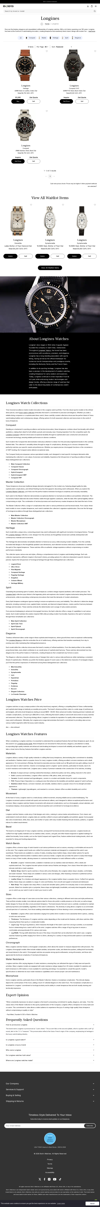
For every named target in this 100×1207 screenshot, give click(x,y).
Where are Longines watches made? (19, 1060)
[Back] (42, 24)
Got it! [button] (92, 1203)
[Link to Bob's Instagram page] (49, 1179)
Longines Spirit (11, 594)
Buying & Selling (13, 1095)
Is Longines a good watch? (16, 1040)
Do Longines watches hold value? (18, 1055)
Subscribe (89, 1125)
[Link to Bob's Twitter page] (39, 1179)
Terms (49, 1164)
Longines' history (44, 350)
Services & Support (15, 1089)
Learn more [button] (61, 1203)
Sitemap (50, 1168)
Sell (33, 101)
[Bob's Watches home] (8, 6)
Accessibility (49, 1172)
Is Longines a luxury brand (16, 1045)
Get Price (66, 101)
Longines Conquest (12, 435)
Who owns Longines (13, 1050)
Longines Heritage (14, 535)
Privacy (50, 1159)
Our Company (12, 1083)
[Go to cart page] (92, 6)
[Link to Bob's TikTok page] (60, 1179)
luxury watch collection (26, 413)
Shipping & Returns (15, 1101)
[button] (90, 31)
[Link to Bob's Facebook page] (44, 1179)
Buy (18, 101)
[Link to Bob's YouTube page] (54, 1179)
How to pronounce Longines (16, 1025)
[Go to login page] (88, 6)
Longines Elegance (15, 640)
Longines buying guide (24, 744)
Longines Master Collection (15, 491)
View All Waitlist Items (50, 268)
